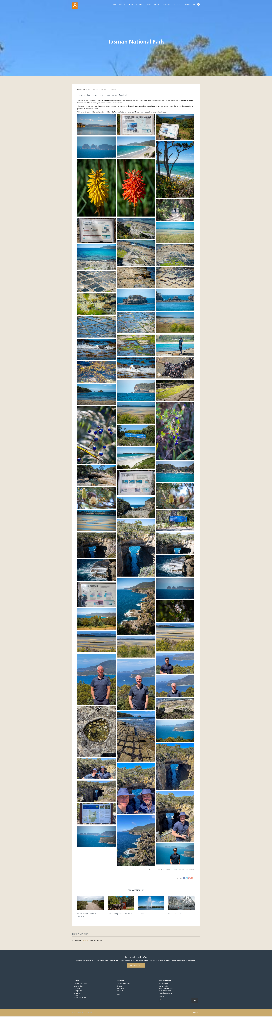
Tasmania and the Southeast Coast (178, 870)
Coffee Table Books (80, 998)
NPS (114, 4)
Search (198, 4)
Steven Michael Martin (106, 90)
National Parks (136, 965)
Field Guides (177, 4)
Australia (155, 870)
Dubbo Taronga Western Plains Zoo (121, 913)
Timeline (166, 4)
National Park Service (80, 984)
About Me (120, 991)
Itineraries (140, 4)
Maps (149, 4)
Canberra (141, 913)
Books (187, 4)
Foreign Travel (78, 991)
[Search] (194, 1000)
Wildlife (157, 4)
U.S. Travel (77, 988)
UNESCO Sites (78, 986)
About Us (195, 1012)
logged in (85, 940)
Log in (118, 994)
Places (130, 4)
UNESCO (122, 4)
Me (194, 4)
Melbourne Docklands (176, 913)
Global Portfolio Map (123, 984)
